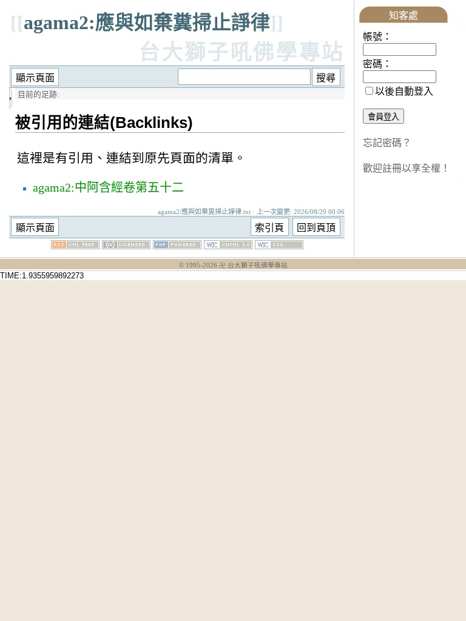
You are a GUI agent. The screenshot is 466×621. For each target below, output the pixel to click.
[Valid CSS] (279, 246)
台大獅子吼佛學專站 (242, 52)
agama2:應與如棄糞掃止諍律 (147, 22)
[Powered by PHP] (177, 246)
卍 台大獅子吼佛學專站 (253, 265)
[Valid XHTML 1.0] (228, 246)
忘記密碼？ (387, 143)
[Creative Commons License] (126, 246)
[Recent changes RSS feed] (75, 246)
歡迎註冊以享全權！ (406, 168)
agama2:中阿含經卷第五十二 (108, 187)
